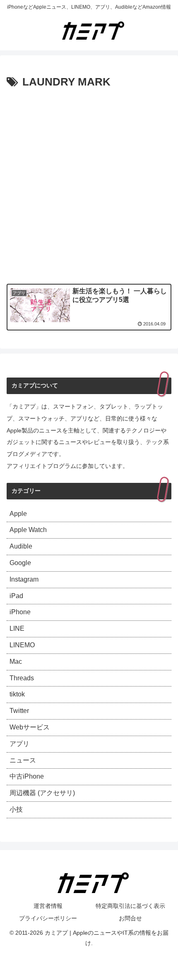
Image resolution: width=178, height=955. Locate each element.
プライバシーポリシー (48, 918)
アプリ (19, 743)
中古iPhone (27, 776)
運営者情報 (48, 906)
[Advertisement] (89, 184)
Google (20, 562)
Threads (22, 678)
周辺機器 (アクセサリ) (42, 792)
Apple (18, 513)
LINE (17, 628)
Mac (16, 661)
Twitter (19, 710)
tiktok (17, 694)
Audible (21, 546)
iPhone (20, 611)
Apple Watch (28, 529)
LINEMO (22, 645)
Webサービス (30, 727)
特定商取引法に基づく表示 (130, 906)
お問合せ (130, 918)
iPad (16, 595)
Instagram (24, 579)
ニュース (23, 760)
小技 (16, 809)
